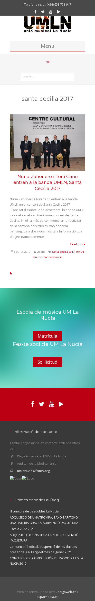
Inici (47, 61)
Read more (77, 244)
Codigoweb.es (66, 592)
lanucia (37, 257)
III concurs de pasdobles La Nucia (34, 511)
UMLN (80, 251)
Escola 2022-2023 (22, 529)
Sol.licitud (47, 362)
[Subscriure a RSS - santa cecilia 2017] (11, 273)
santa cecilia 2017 (63, 251)
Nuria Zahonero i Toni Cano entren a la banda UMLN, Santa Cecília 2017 (47, 182)
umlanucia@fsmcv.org (33, 471)
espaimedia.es (47, 596)
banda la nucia (53, 257)
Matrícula (47, 336)
